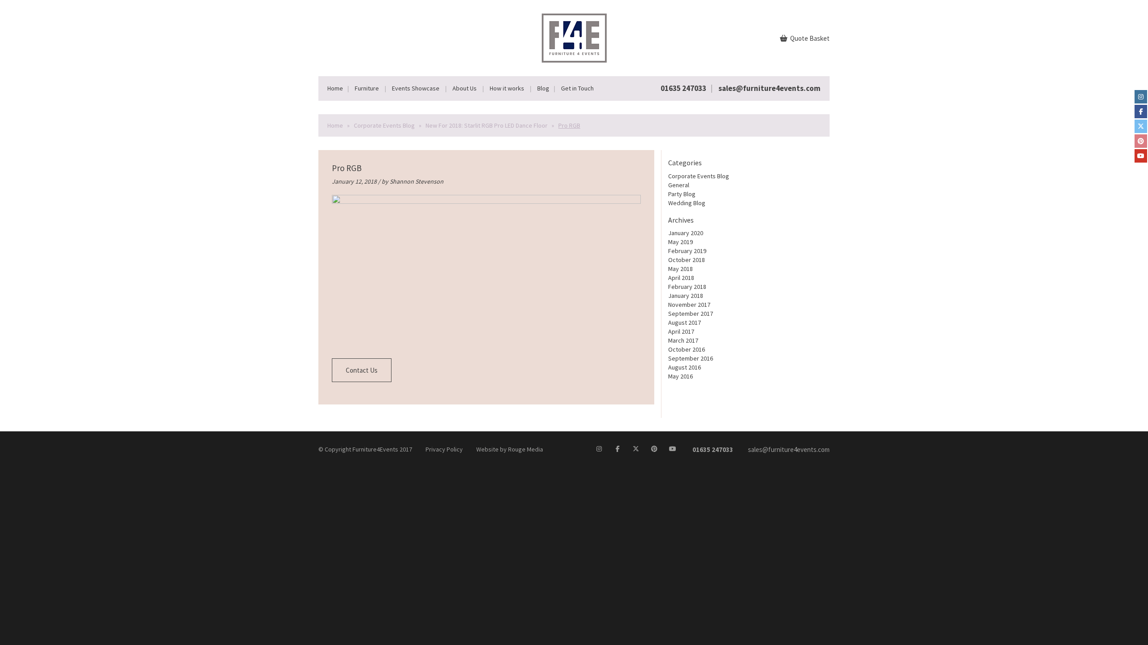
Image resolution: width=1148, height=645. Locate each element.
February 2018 (687, 287)
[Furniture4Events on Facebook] (1141, 111)
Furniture (367, 88)
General (678, 185)
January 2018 (685, 296)
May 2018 (680, 269)
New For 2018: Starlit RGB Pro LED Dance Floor (487, 125)
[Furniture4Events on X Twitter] (1141, 126)
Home (335, 88)
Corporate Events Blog (384, 125)
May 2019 (680, 242)
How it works (507, 88)
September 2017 (690, 314)
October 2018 (686, 260)
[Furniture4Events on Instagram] (1141, 96)
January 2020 (685, 233)
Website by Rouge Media (509, 449)
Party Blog (682, 194)
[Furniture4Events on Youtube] (1141, 156)
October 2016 (686, 349)
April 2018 (681, 278)
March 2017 (683, 340)
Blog (543, 88)
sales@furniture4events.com (769, 88)
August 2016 (684, 367)
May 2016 (680, 376)
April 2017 (681, 331)
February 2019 (687, 251)
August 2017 (684, 322)
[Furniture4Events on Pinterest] (1141, 141)
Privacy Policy (444, 449)
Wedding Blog (686, 203)
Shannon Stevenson (417, 181)
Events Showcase (415, 88)
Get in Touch (577, 88)
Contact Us (362, 370)
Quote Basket (809, 38)
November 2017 (689, 305)
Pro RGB (346, 168)
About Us (464, 88)
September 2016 (690, 358)
